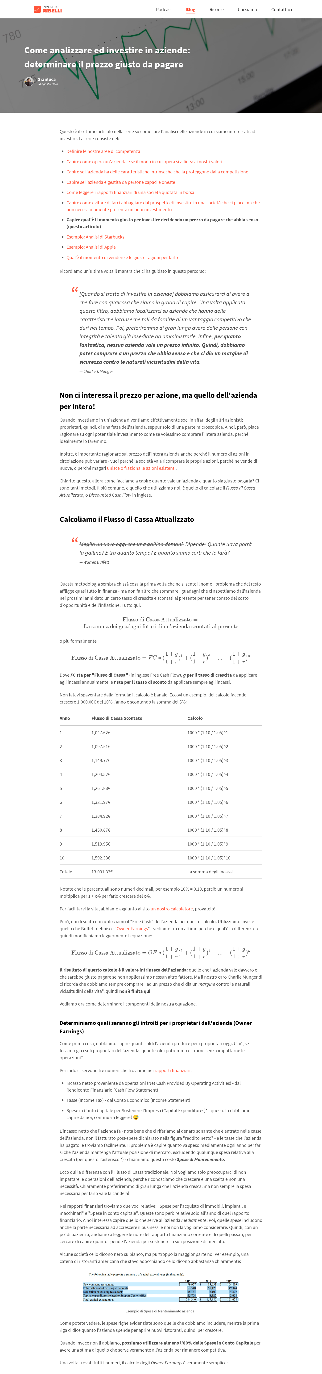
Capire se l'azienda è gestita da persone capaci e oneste (120, 182)
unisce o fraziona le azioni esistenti (141, 468)
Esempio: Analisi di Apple (91, 247)
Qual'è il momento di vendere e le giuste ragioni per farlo (122, 257)
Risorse (217, 9)
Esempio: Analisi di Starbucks (95, 237)
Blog (190, 9)
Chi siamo (247, 9)
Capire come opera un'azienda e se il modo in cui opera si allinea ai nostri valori (144, 161)
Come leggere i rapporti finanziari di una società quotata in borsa (130, 192)
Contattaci (281, 9)
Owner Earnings (132, 928)
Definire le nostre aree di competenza (103, 151)
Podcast (164, 9)
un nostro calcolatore (172, 909)
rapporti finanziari (172, 1070)
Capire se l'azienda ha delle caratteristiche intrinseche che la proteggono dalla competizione (157, 172)
